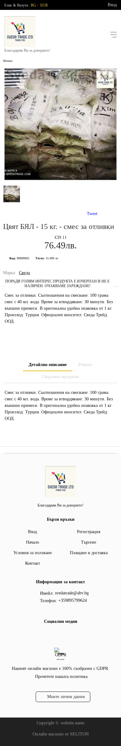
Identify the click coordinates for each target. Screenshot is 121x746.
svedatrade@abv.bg (72, 593)
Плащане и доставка (89, 552)
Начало (7, 61)
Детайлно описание (48, 364)
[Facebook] (55, 634)
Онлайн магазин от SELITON (61, 734)
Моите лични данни (66, 696)
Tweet (92, 213)
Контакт (32, 563)
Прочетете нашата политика (61, 676)
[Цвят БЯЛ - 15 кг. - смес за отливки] (60, 179)
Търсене (88, 542)
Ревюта (85, 364)
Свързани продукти (60, 376)
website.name (72, 723)
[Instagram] (64, 634)
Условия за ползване (32, 552)
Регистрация (88, 531)
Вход (112, 4)
